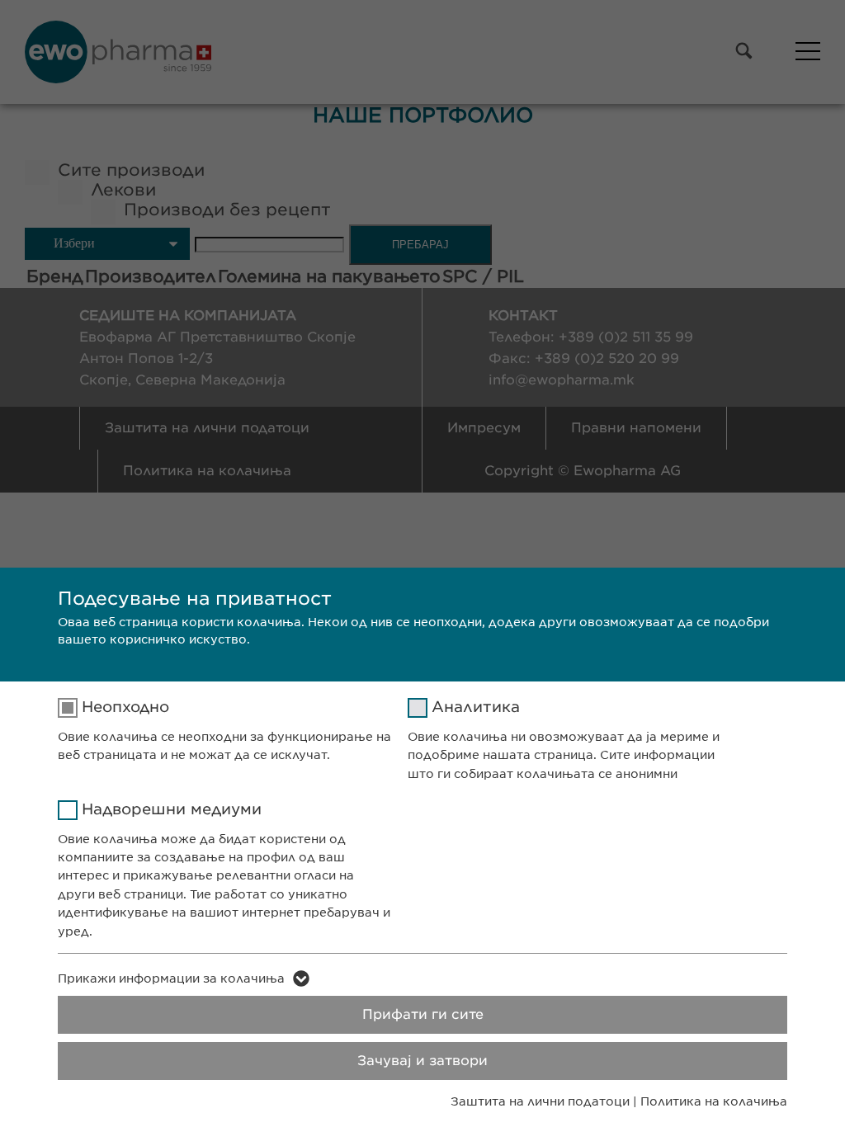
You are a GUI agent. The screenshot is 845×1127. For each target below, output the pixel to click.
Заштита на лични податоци (540, 1101)
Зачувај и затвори (422, 1060)
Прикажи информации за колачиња (171, 978)
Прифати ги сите (423, 1014)
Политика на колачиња (713, 1101)
